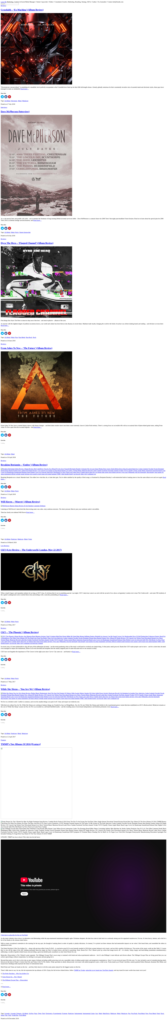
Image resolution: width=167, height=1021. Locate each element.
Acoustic (7, 1013)
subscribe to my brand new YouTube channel (99, 970)
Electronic (14, 101)
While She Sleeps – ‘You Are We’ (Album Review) (25, 689)
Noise (30, 539)
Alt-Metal (7, 101)
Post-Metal (141, 1013)
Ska (6, 1015)
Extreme (64, 1013)
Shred (2, 1015)
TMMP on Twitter (79, 970)
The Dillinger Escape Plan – (15, 980)
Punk (158, 1013)
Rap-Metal (22, 337)
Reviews (3, 5)
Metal (19, 101)
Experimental (57, 1013)
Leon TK (3, 2)
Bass (35, 1013)
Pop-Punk (134, 1013)
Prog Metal (152, 1013)
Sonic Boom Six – (12, 977)
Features (3, 740)
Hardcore (14, 539)
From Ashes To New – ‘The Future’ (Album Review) (26, 348)
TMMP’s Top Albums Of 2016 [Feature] (21, 744)
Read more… (24, 89)
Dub (43, 1013)
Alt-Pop (31, 1013)
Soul (9, 1015)
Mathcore (20, 539)
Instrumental (78, 1013)
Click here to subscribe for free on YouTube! (14, 935)
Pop (129, 1013)
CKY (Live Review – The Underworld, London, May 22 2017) (31, 550)
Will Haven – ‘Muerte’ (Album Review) (20, 501)
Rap (16, 337)
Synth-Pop (15, 1015)
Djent (39, 1013)
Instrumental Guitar (89, 1013)
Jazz (96, 1013)
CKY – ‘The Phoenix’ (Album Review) (20, 632)
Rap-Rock (29, 337)
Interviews (4, 107)
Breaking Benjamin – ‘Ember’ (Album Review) (24, 464)
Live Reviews (5, 546)
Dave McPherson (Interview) (15, 111)
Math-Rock (106, 1013)
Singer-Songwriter (25, 232)
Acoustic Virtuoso (15, 1013)
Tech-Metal (22, 1015)
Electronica (49, 1013)
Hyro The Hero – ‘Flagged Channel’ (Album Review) (27, 243)
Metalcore (25, 101)
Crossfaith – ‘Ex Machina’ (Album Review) (22, 10)
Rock (17, 232)
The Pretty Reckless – (15, 973)
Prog (146, 1013)
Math (100, 1013)
